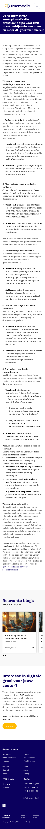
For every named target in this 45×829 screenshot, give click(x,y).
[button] (37, 6)
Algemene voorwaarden (7, 817)
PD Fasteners (29, 758)
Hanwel (5, 770)
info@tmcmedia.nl (31, 798)
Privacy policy (23, 817)
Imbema (5, 761)
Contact (10, 726)
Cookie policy (36, 817)
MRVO (5, 773)
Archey (26, 773)
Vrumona (27, 754)
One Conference (9, 758)
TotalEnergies (29, 761)
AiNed (26, 767)
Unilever (5, 767)
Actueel (5, 787)
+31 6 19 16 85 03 (31, 791)
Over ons (6, 784)
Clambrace (7, 754)
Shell (26, 770)
